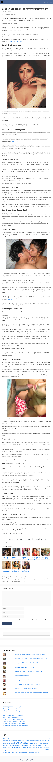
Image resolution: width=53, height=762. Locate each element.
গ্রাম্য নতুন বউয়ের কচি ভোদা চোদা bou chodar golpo (14, 717)
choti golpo (42, 579)
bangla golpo (15, 579)
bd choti (38, 747)
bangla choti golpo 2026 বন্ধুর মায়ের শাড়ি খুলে (25, 667)
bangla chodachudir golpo (13, 740)
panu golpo (27, 752)
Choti (38, 750)
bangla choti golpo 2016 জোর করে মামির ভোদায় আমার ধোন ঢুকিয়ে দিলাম (30, 654)
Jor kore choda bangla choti (18, 577)
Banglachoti (30, 743)
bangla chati (12, 738)
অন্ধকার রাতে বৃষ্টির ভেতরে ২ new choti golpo (12, 707)
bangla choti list (29, 745)
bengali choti (42, 747)
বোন (36, 752)
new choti (22, 581)
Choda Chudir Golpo (25, 750)
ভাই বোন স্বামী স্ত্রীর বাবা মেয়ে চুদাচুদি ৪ (22, 675)
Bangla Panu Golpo (31, 747)
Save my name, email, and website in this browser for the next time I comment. (25, 620)
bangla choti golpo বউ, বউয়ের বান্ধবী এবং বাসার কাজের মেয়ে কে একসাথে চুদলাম (31, 692)
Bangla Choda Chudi (32, 738)
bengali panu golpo (11, 750)
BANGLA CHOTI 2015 (38, 743)
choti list (10, 299)
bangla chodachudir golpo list (23, 740)
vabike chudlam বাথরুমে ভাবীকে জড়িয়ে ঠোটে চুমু (13, 715)
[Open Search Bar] (44, 2)
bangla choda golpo (43, 740)
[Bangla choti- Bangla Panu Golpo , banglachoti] (2, 2)
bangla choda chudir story (34, 740)
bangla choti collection (10, 745)
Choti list (10, 752)
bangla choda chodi (25, 738)
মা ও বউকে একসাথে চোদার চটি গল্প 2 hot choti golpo (14, 723)
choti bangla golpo (24, 579)
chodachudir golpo (33, 750)
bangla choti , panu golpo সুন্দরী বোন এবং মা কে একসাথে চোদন (28, 671)
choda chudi (17, 750)
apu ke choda (7, 579)
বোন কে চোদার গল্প (29, 577)
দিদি (30, 752)
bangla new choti (18, 747)
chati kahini (15, 141)
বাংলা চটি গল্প (33, 752)
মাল (38, 752)
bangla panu (24, 747)
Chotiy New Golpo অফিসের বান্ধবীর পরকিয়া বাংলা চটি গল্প (27, 663)
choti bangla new (33, 579)
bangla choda (18, 738)
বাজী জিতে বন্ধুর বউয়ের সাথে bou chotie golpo (13, 713)
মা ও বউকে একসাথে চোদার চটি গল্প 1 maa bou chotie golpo (15, 725)
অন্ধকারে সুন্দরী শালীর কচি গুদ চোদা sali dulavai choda (14, 721)
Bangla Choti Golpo (21, 745)
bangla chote (11, 743)
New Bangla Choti (16, 752)
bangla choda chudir (40, 738)
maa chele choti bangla (16, 41)
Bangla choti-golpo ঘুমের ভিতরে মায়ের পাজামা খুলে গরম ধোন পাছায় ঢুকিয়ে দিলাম (31, 658)
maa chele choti (15, 581)
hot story (8, 581)
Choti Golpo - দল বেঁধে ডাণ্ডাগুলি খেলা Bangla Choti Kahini (28, 684)
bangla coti (5, 747)
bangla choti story (44, 745)
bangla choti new (36, 745)
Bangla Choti (7, 577)
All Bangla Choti (6, 738)
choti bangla (42, 750)
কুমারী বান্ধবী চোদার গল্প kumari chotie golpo (12, 711)
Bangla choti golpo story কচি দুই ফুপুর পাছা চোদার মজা (27, 688)
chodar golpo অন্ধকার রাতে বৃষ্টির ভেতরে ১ (24, 680)
